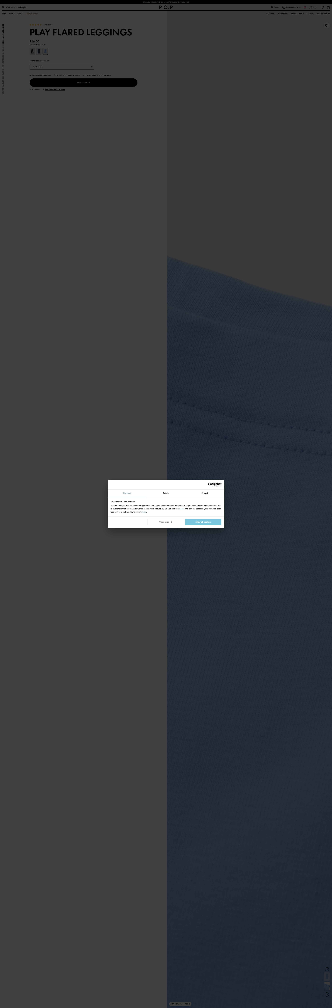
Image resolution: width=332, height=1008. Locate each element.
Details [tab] (166, 493)
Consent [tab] (127, 493)
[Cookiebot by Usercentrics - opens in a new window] (210, 485)
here (181, 509)
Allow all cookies (203, 522)
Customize (164, 522)
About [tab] (205, 493)
